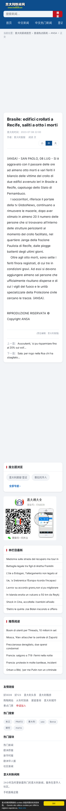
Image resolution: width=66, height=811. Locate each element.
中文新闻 (23, 23)
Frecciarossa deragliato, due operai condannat (26, 646)
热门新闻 (8, 745)
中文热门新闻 (43, 23)
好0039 (8, 695)
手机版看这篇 (11, 792)
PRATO (19, 721)
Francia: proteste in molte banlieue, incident (31, 662)
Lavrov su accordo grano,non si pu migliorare (32, 587)
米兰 (8, 721)
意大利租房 (45, 695)
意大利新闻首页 (23, 33)
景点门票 (8, 705)
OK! (53, 803)
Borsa (53, 721)
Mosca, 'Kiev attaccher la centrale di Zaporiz (32, 637)
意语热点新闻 (41, 33)
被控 (8, 728)
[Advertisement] (33, 76)
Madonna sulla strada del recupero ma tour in (32, 558)
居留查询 (36, 700)
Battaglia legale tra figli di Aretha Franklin (30, 565)
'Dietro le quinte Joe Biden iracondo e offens (31, 609)
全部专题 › (14, 485)
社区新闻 (8, 766)
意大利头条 (30, 695)
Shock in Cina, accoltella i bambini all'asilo (30, 601)
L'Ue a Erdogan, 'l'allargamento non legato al (31, 573)
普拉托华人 (40, 477)
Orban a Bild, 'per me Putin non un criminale (31, 669)
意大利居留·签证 (18, 477)
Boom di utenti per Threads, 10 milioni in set (31, 630)
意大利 (31, 721)
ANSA (54, 33)
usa (42, 721)
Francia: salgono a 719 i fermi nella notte (29, 655)
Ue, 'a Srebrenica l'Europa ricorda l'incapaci (31, 580)
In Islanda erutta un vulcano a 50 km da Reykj (32, 594)
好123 (18, 695)
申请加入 (21, 705)
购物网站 (8, 700)
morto (19, 728)
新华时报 (8, 755)
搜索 (57, 14)
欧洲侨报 (8, 750)
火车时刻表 (22, 700)
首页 (9, 23)
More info (22, 808)
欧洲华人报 (10, 761)
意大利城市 (50, 700)
